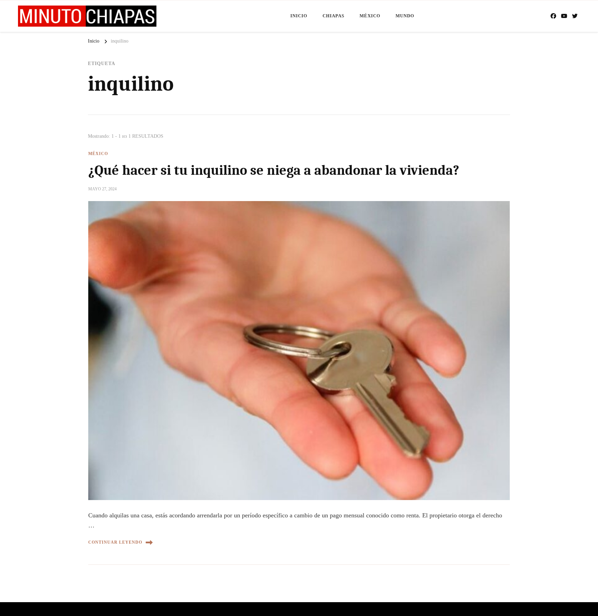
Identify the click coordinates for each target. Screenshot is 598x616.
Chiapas (333, 15)
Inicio (298, 15)
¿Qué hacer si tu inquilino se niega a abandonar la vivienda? (273, 170)
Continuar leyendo (115, 542)
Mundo (405, 15)
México (370, 15)
